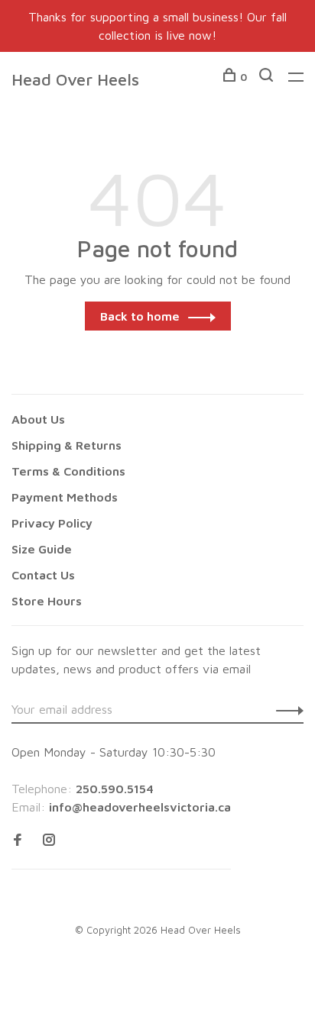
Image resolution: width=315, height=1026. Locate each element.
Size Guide (41, 549)
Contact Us (43, 575)
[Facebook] (17, 840)
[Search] (268, 76)
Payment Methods (64, 497)
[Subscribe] (286, 709)
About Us (38, 419)
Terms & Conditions (68, 471)
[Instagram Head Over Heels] (49, 840)
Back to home (140, 316)
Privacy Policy (52, 523)
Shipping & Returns (66, 445)
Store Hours (46, 601)
